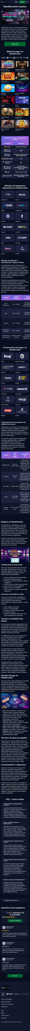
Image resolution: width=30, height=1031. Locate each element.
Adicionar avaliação (15, 920)
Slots (24, 57)
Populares (3, 57)
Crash (17, 57)
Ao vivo (11, 57)
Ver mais (15, 975)
